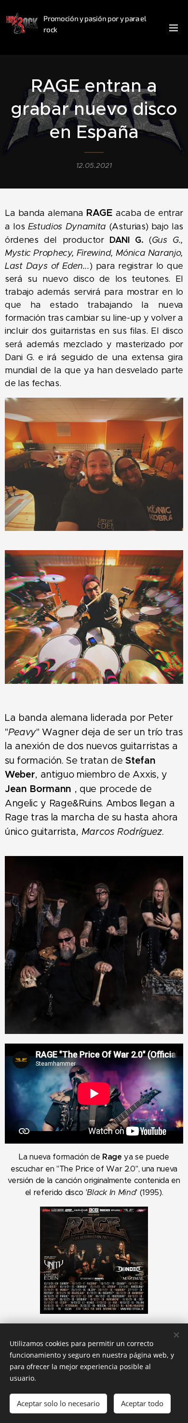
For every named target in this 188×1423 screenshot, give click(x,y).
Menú (173, 27)
